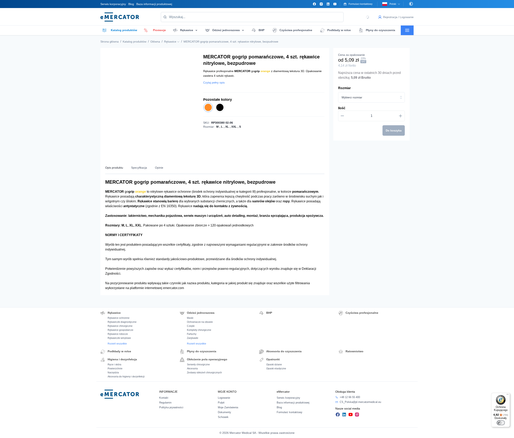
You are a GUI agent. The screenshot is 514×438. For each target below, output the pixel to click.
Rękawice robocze (118, 334)
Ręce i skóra (114, 364)
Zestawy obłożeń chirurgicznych (204, 372)
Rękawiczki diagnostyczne (122, 322)
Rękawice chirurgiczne (120, 326)
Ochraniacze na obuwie (200, 322)
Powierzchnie (115, 368)
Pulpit (221, 402)
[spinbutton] (371, 116)
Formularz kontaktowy (289, 412)
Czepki (191, 326)
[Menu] (507, 395)
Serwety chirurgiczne (198, 364)
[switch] (501, 422)
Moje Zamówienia (228, 407)
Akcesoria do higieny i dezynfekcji (126, 376)
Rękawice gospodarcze (120, 330)
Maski (190, 318)
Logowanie (224, 397)
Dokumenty (224, 412)
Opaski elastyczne (276, 368)
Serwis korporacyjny (113, 4)
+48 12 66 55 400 (350, 397)
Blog (131, 4)
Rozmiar (344, 88)
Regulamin (165, 402)
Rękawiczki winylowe (119, 338)
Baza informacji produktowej (154, 4)
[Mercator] (119, 394)
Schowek (223, 417)
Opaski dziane (274, 364)
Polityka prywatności (171, 407)
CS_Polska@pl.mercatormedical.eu (360, 401)
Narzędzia (113, 372)
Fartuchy (191, 334)
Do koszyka (394, 130)
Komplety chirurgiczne (199, 330)
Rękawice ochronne (119, 318)
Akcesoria (192, 368)
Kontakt (163, 397)
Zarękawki (192, 338)
